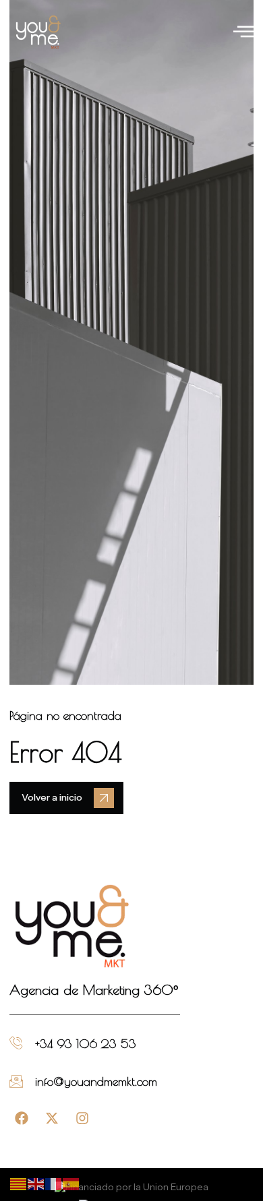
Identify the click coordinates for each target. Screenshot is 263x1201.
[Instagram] (82, 1118)
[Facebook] (21, 1118)
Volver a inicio (52, 797)
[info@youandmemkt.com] (16, 1081)
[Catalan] (19, 1183)
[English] (36, 1183)
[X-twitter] (52, 1118)
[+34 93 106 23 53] (16, 1043)
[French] (54, 1183)
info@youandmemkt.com (96, 1081)
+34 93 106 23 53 (85, 1044)
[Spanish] (71, 1183)
